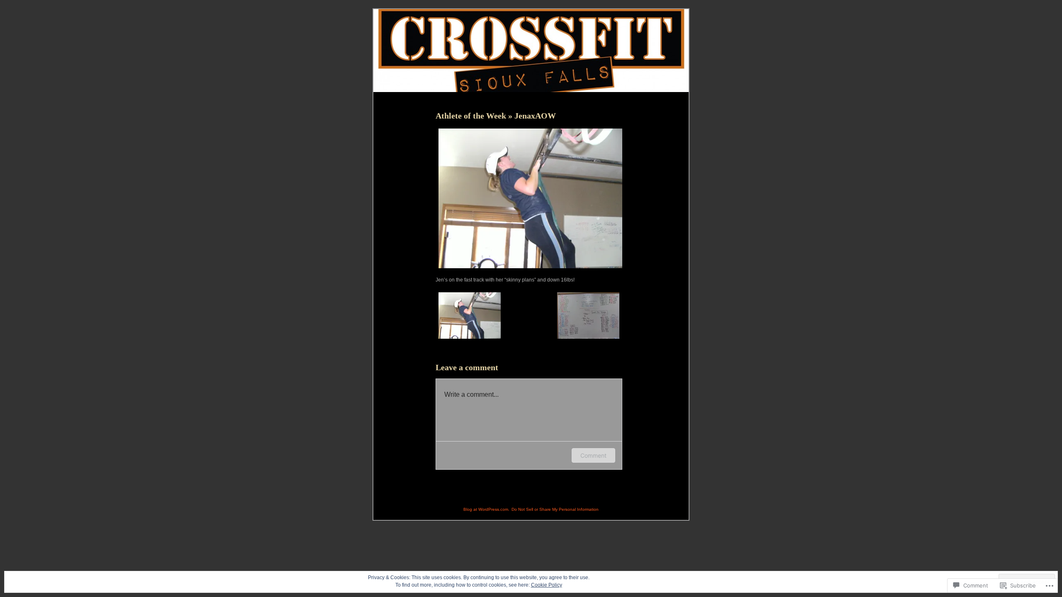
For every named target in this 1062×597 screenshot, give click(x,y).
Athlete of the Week (472, 115)
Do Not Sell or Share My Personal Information (555, 509)
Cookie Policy (546, 585)
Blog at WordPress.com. (486, 509)
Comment (593, 455)
